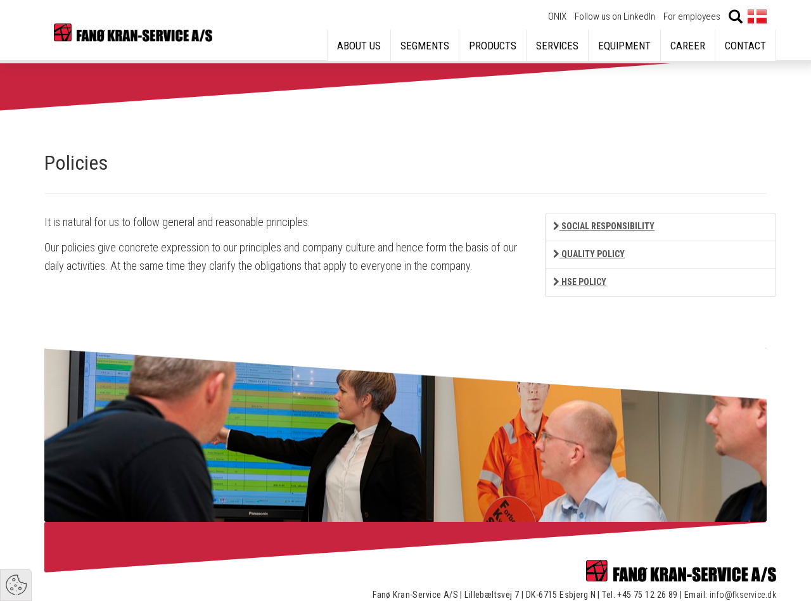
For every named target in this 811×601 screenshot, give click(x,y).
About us (359, 45)
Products (492, 45)
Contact (745, 45)
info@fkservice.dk (743, 595)
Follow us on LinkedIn (615, 16)
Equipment (624, 45)
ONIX (557, 16)
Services (557, 45)
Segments (424, 45)
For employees (691, 16)
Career (687, 45)
